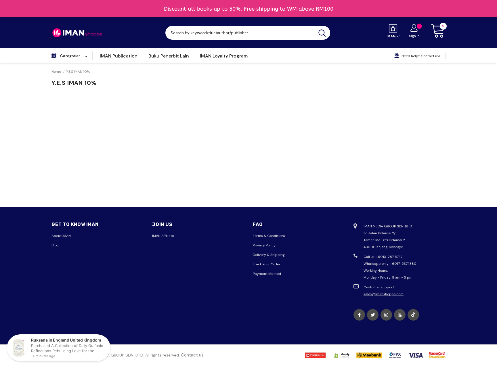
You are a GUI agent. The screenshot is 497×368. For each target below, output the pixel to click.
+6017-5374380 (403, 263)
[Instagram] (386, 315)
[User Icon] (414, 28)
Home (56, 71)
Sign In (414, 36)
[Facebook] (359, 315)
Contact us (192, 355)
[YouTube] (400, 315)
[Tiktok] (413, 315)
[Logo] (77, 33)
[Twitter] (373, 315)
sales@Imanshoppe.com (384, 294)
